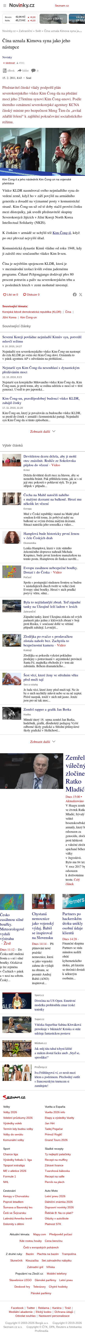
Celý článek (73, 881)
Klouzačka (32, 1260)
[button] (42, 152)
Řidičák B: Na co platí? (59, 1212)
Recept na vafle (54, 1176)
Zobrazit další (40, 431)
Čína (68, 311)
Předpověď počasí (60, 1234)
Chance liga (10, 1154)
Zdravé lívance (54, 1165)
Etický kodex (43, 1311)
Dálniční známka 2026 (59, 1201)
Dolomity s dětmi (13, 1224)
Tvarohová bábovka (57, 1170)
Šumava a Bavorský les (17, 1207)
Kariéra (56, 1307)
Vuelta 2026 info (55, 1112)
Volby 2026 (10, 1112)
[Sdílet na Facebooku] (75, 295)
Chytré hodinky (58, 1286)
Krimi (27, 470)
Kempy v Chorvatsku (16, 1196)
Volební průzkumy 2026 (18, 1117)
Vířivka (50, 1267)
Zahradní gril (35, 1267)
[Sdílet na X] (81, 295)
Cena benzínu (53, 1240)
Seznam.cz (62, 5)
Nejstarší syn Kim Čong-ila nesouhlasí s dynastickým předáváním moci (40, 369)
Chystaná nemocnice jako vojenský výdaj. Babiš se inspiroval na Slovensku (43, 925)
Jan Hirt (50, 1123)
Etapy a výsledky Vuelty (59, 1117)
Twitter (31, 1307)
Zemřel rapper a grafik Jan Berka (47, 709)
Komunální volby (13, 1140)
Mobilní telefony (57, 1273)
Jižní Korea (9, 317)
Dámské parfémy (45, 1280)
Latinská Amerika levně (17, 1218)
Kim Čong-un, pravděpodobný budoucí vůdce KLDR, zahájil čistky (41, 400)
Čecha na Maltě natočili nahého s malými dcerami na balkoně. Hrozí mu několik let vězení (52, 499)
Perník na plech (54, 1182)
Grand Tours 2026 (56, 1140)
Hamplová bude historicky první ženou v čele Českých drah (51, 535)
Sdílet (25, 70)
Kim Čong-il (62, 232)
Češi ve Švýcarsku (14, 1212)
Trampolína (69, 1254)
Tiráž (68, 1307)
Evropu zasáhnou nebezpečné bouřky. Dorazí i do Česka (51, 569)
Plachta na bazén (48, 1254)
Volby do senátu (13, 1134)
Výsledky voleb (12, 1123)
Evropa (28, 508)
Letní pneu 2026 (55, 1196)
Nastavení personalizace (54, 1315)
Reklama (43, 1307)
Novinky (7, 57)
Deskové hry (22, 1286)
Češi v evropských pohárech (41, 1247)
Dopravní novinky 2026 (59, 1207)
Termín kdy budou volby (18, 1128)
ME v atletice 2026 (14, 1170)
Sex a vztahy (31, 684)
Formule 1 (9, 1176)
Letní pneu (66, 1280)
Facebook (17, 1307)
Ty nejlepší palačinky (58, 1154)
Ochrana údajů (64, 1311)
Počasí (27, 577)
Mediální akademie (21, 1311)
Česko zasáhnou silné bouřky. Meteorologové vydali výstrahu (12, 926)
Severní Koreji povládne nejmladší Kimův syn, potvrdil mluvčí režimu (41, 339)
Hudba (27, 714)
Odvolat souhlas (25, 1315)
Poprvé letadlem (13, 1201)
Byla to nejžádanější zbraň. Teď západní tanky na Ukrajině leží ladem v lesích (52, 604)
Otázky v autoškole (57, 1218)
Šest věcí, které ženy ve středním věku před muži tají (51, 677)
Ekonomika (30, 543)
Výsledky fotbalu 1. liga (17, 1159)
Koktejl (27, 650)
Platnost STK (53, 1224)
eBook (11, 70)
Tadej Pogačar (54, 1128)
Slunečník (16, 1260)
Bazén (30, 1254)
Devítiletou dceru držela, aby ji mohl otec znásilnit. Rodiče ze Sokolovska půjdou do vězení (50, 460)
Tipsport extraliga (14, 1165)
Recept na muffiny (56, 1159)
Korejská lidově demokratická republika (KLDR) (31, 311)
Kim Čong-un (28, 317)
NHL (6, 1182)
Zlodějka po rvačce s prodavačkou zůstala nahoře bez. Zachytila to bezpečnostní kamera (48, 640)
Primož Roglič (53, 1134)
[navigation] (5, 5)
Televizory (39, 1286)
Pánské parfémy (41, 1293)
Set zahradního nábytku (57, 1260)
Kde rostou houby (31, 1240)
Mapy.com (39, 1234)
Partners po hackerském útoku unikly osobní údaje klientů (72, 923)
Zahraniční (29, 611)
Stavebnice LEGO (20, 1280)
